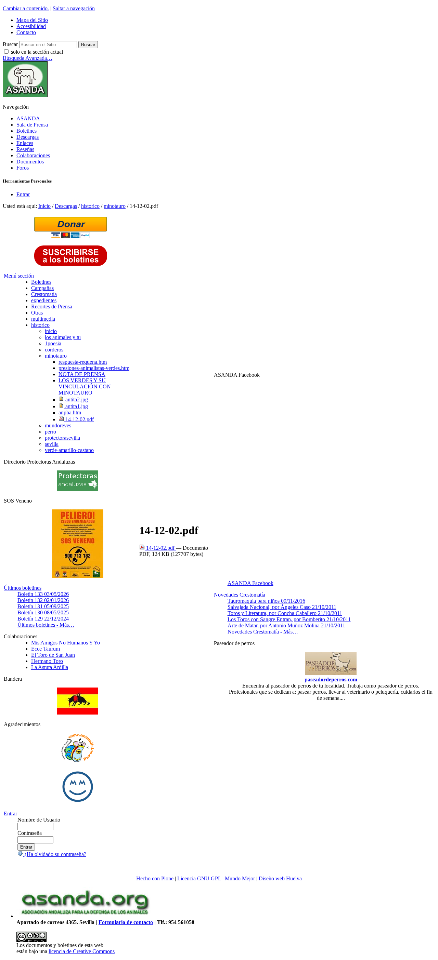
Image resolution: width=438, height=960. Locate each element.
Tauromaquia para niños (266, 601)
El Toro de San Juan (53, 655)
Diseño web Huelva (280, 878)
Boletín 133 (43, 594)
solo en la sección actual (37, 52)
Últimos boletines (22, 588)
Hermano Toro (47, 661)
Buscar (10, 44)
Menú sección (19, 276)
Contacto (26, 32)
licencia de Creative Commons (82, 951)
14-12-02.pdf (160, 548)
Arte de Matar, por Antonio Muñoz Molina (286, 625)
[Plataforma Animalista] (77, 761)
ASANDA (28, 118)
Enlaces (24, 143)
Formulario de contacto (126, 922)
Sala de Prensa (32, 125)
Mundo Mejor (240, 878)
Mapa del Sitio (32, 20)
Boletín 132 (43, 600)
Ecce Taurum (45, 649)
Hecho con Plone (154, 878)
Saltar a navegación (74, 8)
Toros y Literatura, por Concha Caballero (285, 613)
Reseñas (25, 149)
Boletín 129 (43, 619)
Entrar (23, 194)
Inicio (44, 206)
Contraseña (29, 833)
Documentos (30, 161)
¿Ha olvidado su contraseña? (54, 854)
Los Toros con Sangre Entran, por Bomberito (289, 619)
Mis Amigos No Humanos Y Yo (65, 642)
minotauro (115, 206)
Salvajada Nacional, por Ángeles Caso (282, 607)
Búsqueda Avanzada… (27, 58)
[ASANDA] (25, 95)
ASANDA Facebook (250, 583)
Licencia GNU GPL (199, 878)
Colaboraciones (33, 155)
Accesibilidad (31, 26)
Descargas (27, 137)
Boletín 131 (43, 606)
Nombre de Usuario (38, 820)
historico (90, 206)
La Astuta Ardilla (49, 667)
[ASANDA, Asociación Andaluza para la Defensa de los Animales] (84, 916)
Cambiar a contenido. (26, 8)
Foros (22, 168)
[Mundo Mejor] (78, 802)
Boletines (26, 131)
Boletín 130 (43, 612)
